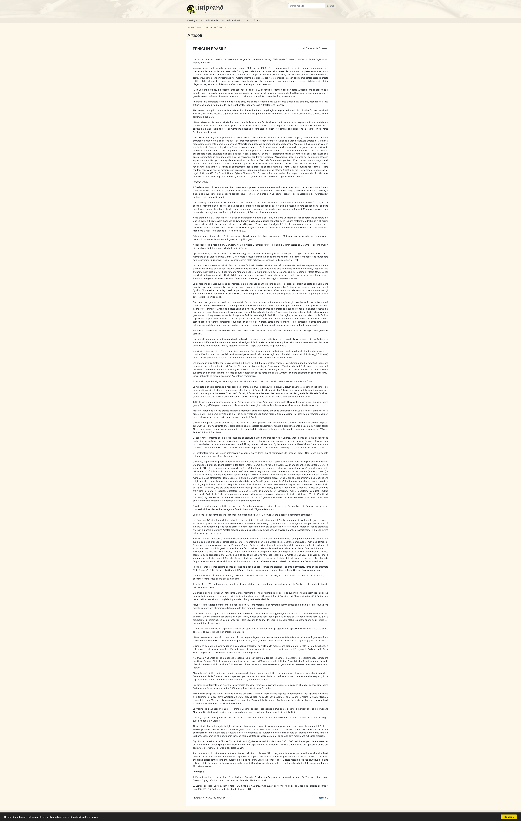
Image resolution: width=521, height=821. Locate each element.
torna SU (323, 797)
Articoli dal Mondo (206, 27)
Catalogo (192, 20)
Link (247, 20)
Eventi (257, 20)
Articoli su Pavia (209, 20)
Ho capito (509, 816)
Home (191, 27)
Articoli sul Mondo (231, 20)
